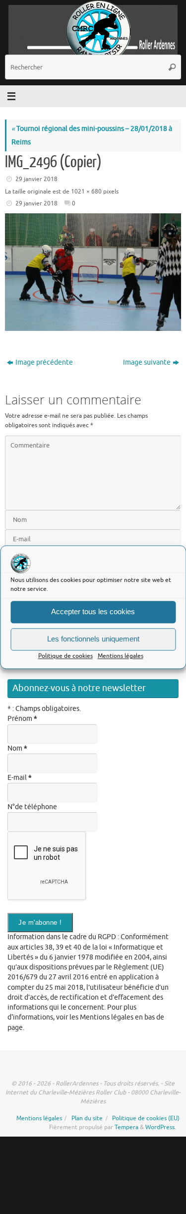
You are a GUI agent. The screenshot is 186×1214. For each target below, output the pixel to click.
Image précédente (44, 362)
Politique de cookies (65, 656)
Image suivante (147, 362)
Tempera (126, 1127)
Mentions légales (120, 656)
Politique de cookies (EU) (146, 1118)
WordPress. (160, 1127)
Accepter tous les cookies (93, 611)
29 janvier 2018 (36, 179)
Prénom (22, 718)
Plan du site (87, 1118)
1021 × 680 (86, 191)
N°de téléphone (32, 807)
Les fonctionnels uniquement (93, 639)
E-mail (19, 777)
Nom (17, 748)
